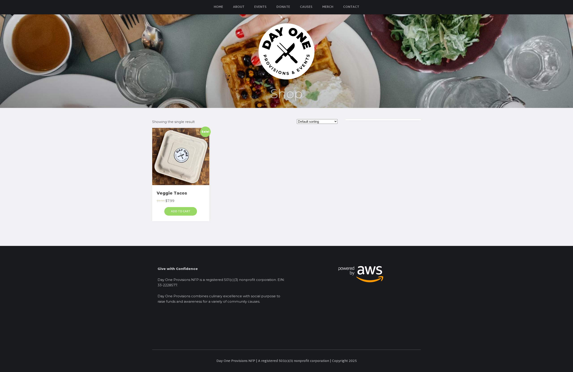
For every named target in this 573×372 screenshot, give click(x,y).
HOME (218, 7)
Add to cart (180, 211)
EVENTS (260, 7)
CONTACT (351, 7)
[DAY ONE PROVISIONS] (286, 51)
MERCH (327, 7)
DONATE (283, 7)
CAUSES (306, 7)
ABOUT (238, 7)
